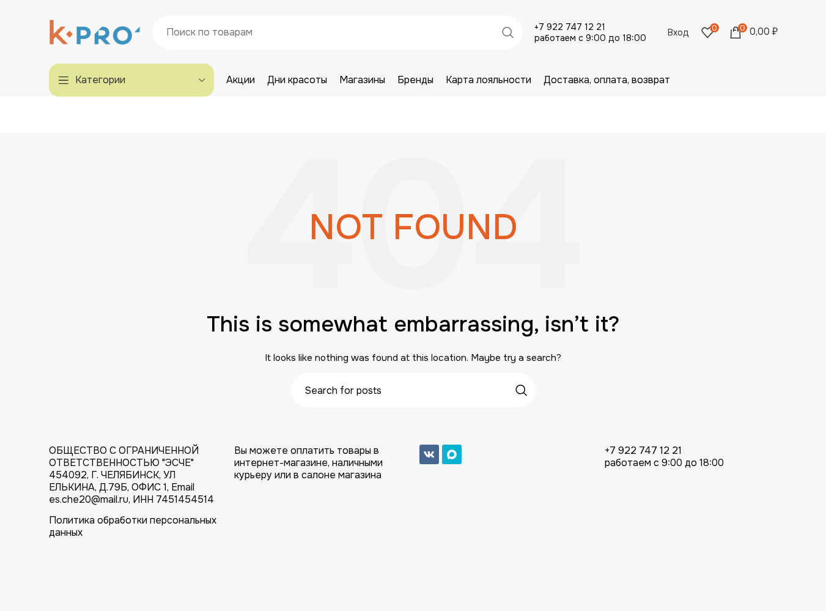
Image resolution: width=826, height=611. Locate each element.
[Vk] (429, 454)
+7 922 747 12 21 (569, 26)
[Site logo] (95, 31)
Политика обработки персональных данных (132, 526)
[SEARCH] (508, 32)
